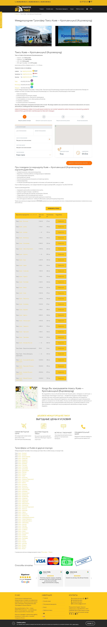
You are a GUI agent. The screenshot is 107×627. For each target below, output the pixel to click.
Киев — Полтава (23, 282)
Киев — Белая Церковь (24, 456)
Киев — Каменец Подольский (26, 479)
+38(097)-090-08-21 (27, 77)
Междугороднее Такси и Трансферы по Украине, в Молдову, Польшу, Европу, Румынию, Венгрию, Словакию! (23, 9)
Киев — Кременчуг (23, 494)
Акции (45, 607)
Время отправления (40, 130)
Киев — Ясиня (21, 548)
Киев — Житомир (24, 237)
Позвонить (61, 221)
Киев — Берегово (23, 461)
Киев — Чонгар (22, 541)
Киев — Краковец (22, 491)
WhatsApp (17, 84)
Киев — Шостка (22, 543)
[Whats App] (87, 1)
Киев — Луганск (23, 254)
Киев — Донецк (23, 232)
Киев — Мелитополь (23, 503)
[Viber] (91, 1)
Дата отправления (20, 130)
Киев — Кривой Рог (23, 496)
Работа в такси (47, 610)
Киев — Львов (22, 265)
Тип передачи (19, 152)
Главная (45, 598)
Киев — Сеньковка (23, 527)
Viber (17, 81)
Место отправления (21, 138)
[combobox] (33, 155)
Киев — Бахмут (22, 453)
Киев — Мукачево (22, 510)
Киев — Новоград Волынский (26, 517)
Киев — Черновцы (24, 337)
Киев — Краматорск (23, 493)
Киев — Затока (22, 472)
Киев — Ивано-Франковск (26, 248)
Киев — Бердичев (22, 458)
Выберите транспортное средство (78, 163)
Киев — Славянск (22, 529)
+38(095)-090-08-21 (27, 74)
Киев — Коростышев (23, 489)
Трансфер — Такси (47, 552)
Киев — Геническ (22, 465)
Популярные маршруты (49, 604)
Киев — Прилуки (22, 524)
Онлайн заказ (47, 601)
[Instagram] (85, 1)
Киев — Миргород (23, 505)
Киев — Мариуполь (23, 500)
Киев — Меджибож (23, 501)
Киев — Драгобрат (23, 470)
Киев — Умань (22, 540)
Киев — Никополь (22, 513)
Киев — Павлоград (23, 522)
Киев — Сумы (22, 293)
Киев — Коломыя (22, 484)
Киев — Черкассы (23, 326)
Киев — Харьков (23, 309)
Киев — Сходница (23, 536)
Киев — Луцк (22, 259)
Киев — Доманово (23, 468)
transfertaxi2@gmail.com (79, 603)
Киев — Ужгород (23, 304)
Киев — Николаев (23, 271)
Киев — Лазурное (22, 498)
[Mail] (81, 1)
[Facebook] (83, 1)
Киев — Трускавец (23, 538)
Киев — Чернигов (24, 331)
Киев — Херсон (23, 315)
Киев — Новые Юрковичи (25, 519)
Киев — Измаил (22, 474)
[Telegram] (89, 1)
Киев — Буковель (22, 463)
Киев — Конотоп (22, 486)
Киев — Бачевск (22, 454)
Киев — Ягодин (22, 545)
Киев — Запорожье (24, 243)
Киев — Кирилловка (23, 481)
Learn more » (75, 624)
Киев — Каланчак (22, 477)
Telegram (17, 87)
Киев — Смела (22, 531)
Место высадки (20, 145)
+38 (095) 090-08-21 (33, 1)
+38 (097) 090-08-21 (45, 1)
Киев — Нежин (22, 512)
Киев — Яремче (22, 547)
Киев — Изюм (21, 475)
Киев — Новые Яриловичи (25, 520)
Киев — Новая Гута (23, 515)
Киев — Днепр (23, 226)
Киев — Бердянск (22, 460)
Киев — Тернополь (24, 298)
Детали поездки (20, 126)
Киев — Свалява (22, 526)
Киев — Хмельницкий (24, 320)
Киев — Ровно (23, 287)
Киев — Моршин (22, 508)
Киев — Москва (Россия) (25, 342)
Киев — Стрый (22, 534)
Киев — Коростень (23, 487)
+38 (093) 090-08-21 (21, 1)
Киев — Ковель (22, 482)
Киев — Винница (23, 221)
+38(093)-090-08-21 (27, 71)
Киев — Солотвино (23, 533)
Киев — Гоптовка (23, 467)
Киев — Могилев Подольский (26, 507)
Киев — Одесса (23, 276)
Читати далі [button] (77, 584)
